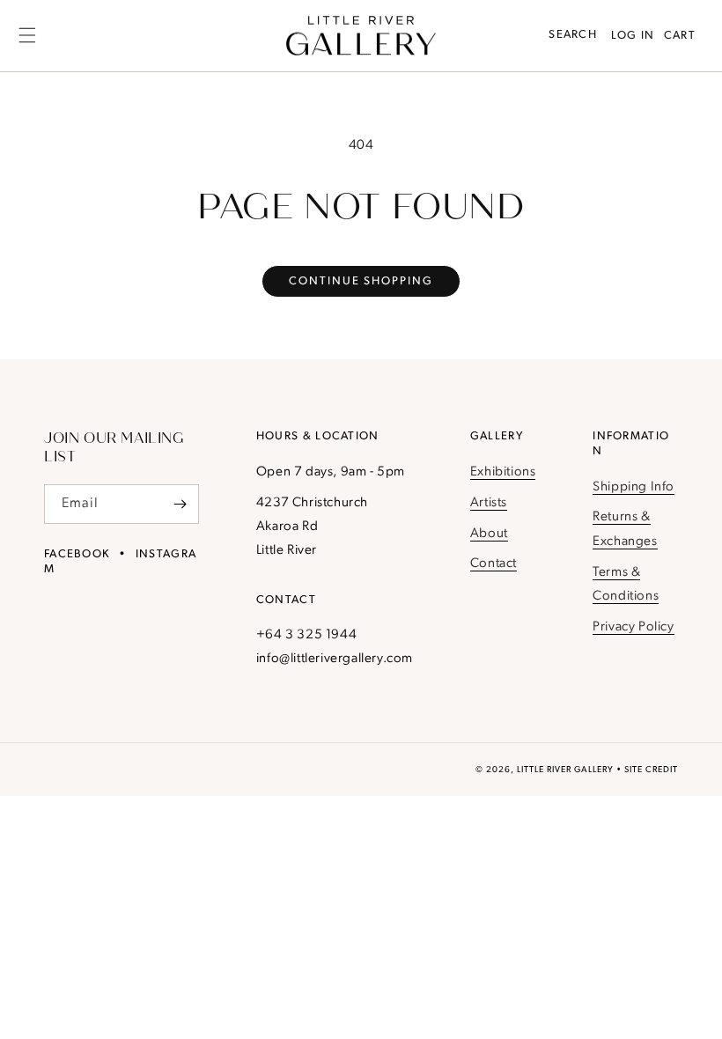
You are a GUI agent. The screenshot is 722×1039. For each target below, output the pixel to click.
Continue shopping (361, 281)
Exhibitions (503, 472)
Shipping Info (633, 487)
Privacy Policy (633, 627)
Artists (488, 503)
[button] (27, 35)
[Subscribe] (179, 504)
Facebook (77, 554)
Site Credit (651, 770)
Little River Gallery (565, 770)
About (489, 534)
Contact (493, 564)
